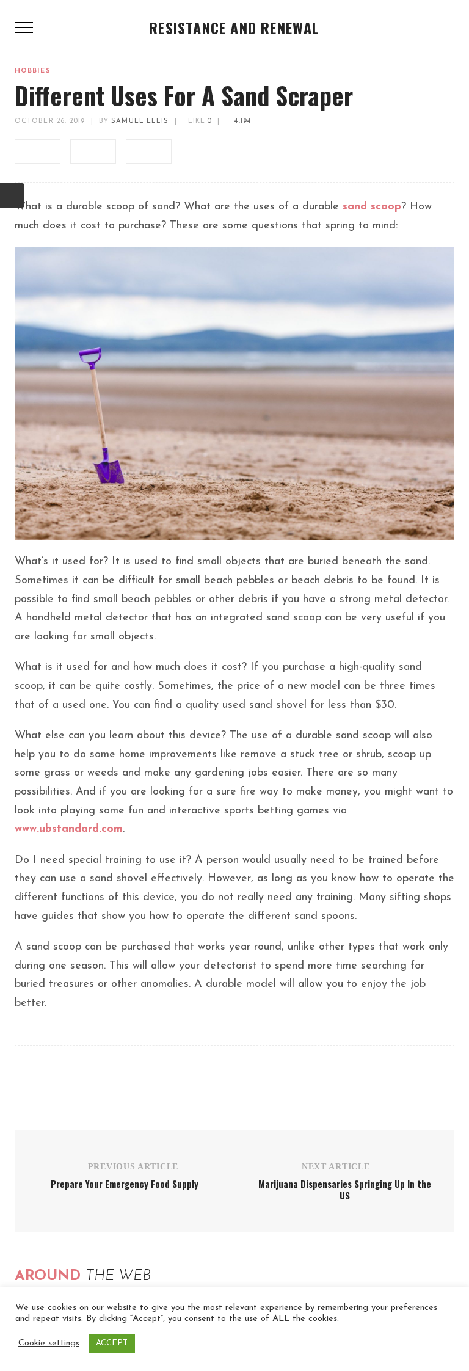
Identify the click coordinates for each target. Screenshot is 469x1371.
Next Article (335, 1166)
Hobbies (33, 71)
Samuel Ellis (140, 121)
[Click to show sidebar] (12, 195)
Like (198, 121)
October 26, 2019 (50, 121)
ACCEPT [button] (112, 1343)
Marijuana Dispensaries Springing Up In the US (344, 1189)
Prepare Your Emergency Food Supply (124, 1183)
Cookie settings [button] (48, 1343)
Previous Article (133, 1166)
